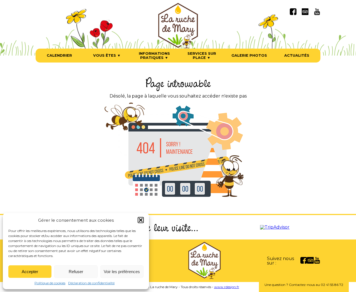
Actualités (296, 55)
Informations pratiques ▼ (154, 55)
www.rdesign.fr (226, 287)
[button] (141, 220)
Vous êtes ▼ (107, 55)
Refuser (76, 271)
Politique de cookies (49, 283)
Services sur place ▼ (201, 55)
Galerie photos (249, 55)
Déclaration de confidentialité (91, 283)
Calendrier (59, 55)
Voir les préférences (122, 271)
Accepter (30, 271)
